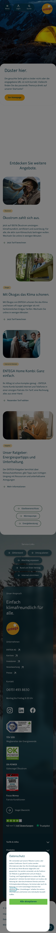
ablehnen (12, 889)
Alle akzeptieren (28, 902)
